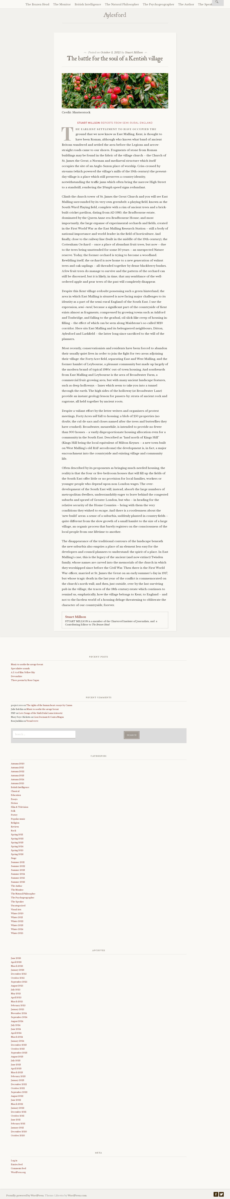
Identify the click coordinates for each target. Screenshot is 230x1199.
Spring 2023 (17, 842)
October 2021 (17, 1116)
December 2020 (19, 1131)
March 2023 (17, 1072)
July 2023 (15, 1060)
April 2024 (16, 1033)
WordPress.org (18, 1172)
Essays (14, 799)
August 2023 (17, 1056)
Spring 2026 (17, 854)
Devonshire (16, 676)
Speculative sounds (20, 668)
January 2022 (17, 1108)
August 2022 (17, 1096)
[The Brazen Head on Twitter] (221, 1195)
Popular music (18, 819)
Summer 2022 (18, 866)
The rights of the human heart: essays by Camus (49, 705)
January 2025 (17, 1009)
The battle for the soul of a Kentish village (115, 59)
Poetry (14, 815)
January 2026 (17, 970)
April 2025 (16, 997)
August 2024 (17, 1021)
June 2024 (16, 1029)
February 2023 (18, 1076)
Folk (13, 811)
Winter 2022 (17, 921)
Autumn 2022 (17, 771)
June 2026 (16, 958)
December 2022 (19, 1084)
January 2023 (17, 1080)
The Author (186, 4)
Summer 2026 (18, 882)
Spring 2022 (17, 838)
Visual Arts (16, 909)
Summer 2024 (18, 874)
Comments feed (18, 1168)
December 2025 (19, 974)
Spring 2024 (17, 846)
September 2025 (19, 982)
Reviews (15, 827)
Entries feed (17, 1164)
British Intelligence (88, 4)
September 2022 (19, 1092)
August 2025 (17, 986)
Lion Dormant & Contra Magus (49, 717)
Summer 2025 (18, 878)
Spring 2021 (17, 834)
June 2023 (16, 1064)
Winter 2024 (17, 929)
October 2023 (18, 1049)
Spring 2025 (17, 850)
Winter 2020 (17, 913)
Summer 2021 (18, 862)
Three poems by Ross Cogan (25, 680)
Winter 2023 (17, 925)
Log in (14, 1160)
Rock (13, 830)
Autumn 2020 (17, 764)
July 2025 (15, 989)
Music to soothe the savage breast (27, 664)
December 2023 (19, 1045)
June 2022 (16, 1100)
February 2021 (18, 1123)
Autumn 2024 (17, 779)
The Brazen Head (37, 4)
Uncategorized (18, 905)
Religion (15, 823)
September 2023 (19, 1053)
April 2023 (16, 1068)
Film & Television (19, 807)
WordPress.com (77, 1195)
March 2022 (17, 1104)
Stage (13, 858)
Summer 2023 (18, 870)
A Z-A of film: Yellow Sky (23, 672)
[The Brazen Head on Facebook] (216, 1195)
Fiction (14, 803)
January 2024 (17, 1041)
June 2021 (15, 1120)
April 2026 (16, 962)
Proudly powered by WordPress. (25, 1195)
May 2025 (16, 993)
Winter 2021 (17, 917)
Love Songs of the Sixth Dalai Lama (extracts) (40, 713)
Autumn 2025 (17, 783)
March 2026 (17, 966)
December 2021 (18, 1112)
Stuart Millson (134, 52)
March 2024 (17, 1037)
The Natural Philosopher (122, 4)
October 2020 (18, 1135)
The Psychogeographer (158, 4)
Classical (15, 791)
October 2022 (18, 1088)
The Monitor (62, 4)
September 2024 (19, 1017)
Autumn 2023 (17, 775)
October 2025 (18, 978)
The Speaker (206, 4)
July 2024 (15, 1025)
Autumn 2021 (17, 767)
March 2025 (17, 1001)
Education (16, 795)
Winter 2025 (17, 933)
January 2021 (17, 1128)
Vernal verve (32, 721)
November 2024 (19, 1013)
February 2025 (18, 1005)
